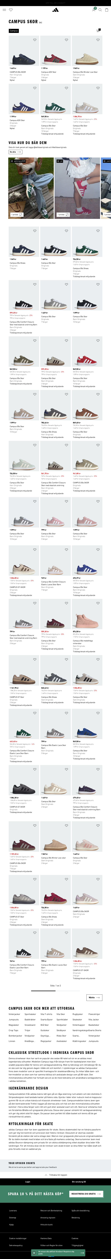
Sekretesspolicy (15, 1245)
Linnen (12, 1041)
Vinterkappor (79, 1025)
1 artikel (14, 215)
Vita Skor (61, 1014)
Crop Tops (13, 1030)
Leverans (13, 1211)
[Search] (100, 10)
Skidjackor (62, 1025)
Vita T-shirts (46, 1014)
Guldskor (45, 1030)
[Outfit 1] (31, 188)
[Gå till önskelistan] (11, 10)
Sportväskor (30, 1014)
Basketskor (94, 1025)
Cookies (75, 1238)
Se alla (13, 152)
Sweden (59, 1255)
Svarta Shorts (95, 1030)
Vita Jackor (94, 1020)
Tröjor (27, 1030)
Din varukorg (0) (79, 1182)
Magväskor (14, 1025)
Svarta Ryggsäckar (78, 1036)
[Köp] (55, 11)
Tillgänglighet (77, 1245)
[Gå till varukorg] (106, 10)
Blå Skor (45, 1025)
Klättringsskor (79, 1041)
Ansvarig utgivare (47, 1218)
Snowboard (30, 1025)
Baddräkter (30, 1020)
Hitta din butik (46, 1225)
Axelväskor (62, 1041)
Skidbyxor (61, 1030)
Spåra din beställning (80, 1211)
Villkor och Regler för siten (51, 1245)
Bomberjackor (15, 1036)
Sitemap (12, 1218)
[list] (51, 31)
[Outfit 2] (77, 188)
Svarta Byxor (47, 1020)
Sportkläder (62, 1020)
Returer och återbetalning (51, 1211)
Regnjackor (46, 1041)
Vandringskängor (81, 1030)
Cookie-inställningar (18, 1238)
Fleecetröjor (94, 1014)
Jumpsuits (14, 1020)
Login (27, 1182)
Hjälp (11, 1225)
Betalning (76, 1218)
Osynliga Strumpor (45, 1036)
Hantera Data (45, 1238)
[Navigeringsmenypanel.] (4, 10)
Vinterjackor (14, 1014)
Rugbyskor (78, 1014)
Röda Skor (61, 1036)
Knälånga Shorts (29, 1041)
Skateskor (77, 1020)
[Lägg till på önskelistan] (35, 40)
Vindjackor (30, 1036)
